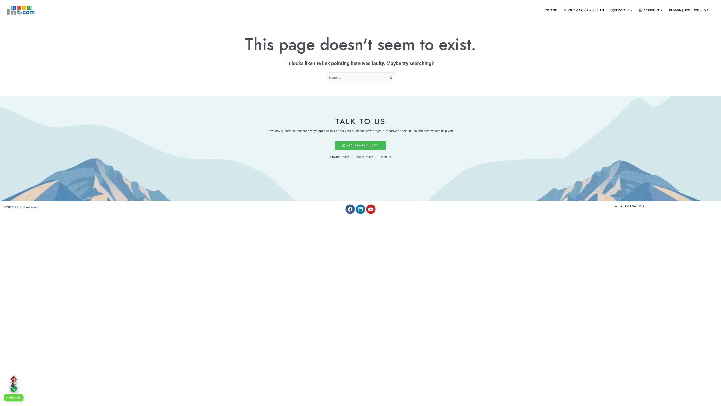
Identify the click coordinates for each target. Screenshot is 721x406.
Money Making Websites (584, 10)
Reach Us (385, 157)
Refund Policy (363, 157)
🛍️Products (649, 10)
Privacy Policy (339, 157)
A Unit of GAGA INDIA (629, 206)
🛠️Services (619, 10)
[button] (630, 10)
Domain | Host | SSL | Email (690, 10)
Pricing (551, 10)
